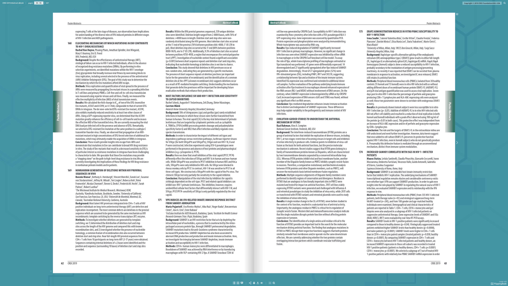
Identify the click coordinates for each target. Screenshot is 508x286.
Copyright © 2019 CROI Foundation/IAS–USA (482, 3)
